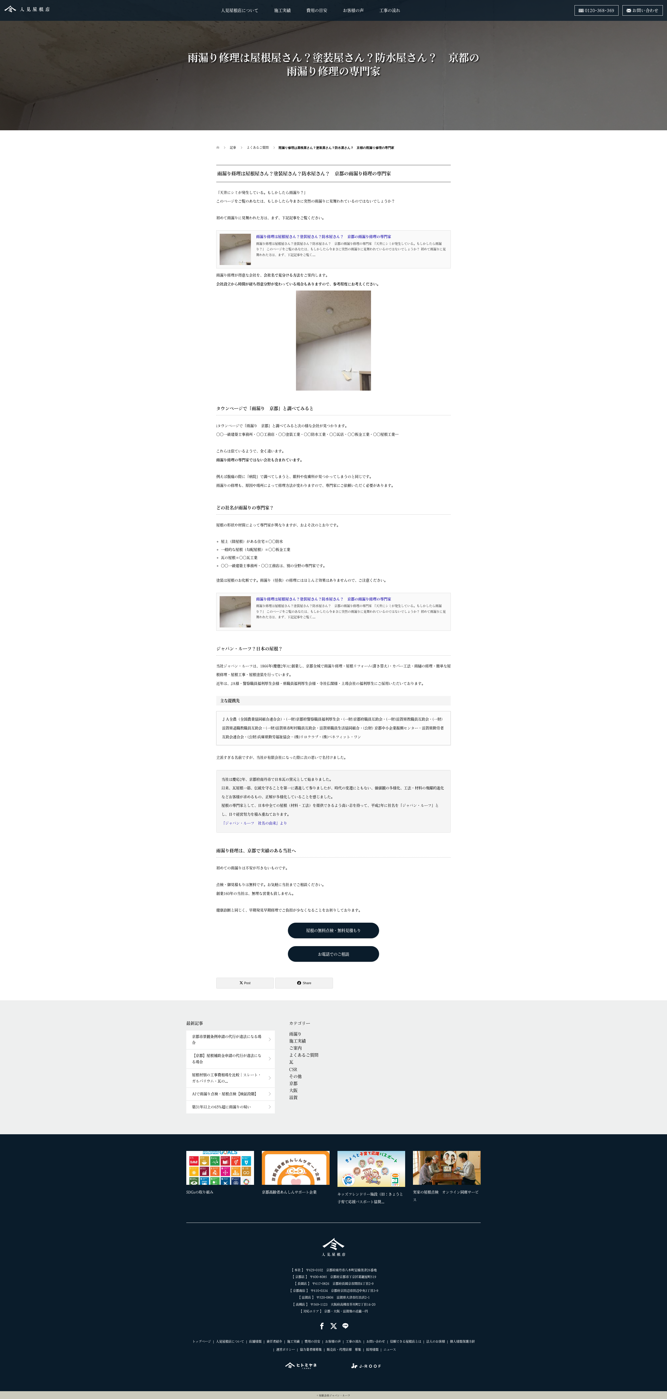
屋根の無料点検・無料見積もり (333, 930)
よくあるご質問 (303, 1055)
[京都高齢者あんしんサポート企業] (296, 1168)
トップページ (201, 1341)
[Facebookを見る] (322, 1326)
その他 (295, 1076)
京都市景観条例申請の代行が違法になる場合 (226, 1040)
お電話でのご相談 (333, 954)
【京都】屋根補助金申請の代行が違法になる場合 (226, 1059)
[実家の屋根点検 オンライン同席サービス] (447, 1168)
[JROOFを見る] (366, 1366)
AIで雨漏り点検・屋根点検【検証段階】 (225, 1094)
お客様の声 (353, 10)
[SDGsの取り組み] (220, 1168)
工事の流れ (389, 10)
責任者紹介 (274, 1341)
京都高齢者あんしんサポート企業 (289, 1192)
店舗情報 (255, 1341)
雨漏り (295, 1034)
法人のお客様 (435, 1341)
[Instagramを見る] (345, 1326)
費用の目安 (316, 10)
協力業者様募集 (311, 1349)
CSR (293, 1069)
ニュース (390, 1349)
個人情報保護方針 (462, 1341)
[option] (337, 1179)
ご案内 (295, 1048)
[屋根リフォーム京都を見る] (300, 1366)
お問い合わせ (375, 1341)
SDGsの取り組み (199, 1192)
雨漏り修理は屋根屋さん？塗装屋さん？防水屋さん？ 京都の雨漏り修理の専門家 (323, 236)
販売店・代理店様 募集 (344, 1349)
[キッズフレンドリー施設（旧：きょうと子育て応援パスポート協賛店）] (371, 1169)
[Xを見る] (333, 1326)
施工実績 (282, 10)
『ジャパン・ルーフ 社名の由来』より (254, 823)
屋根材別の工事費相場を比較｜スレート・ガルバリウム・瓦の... (226, 1078)
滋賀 (293, 1097)
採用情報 (372, 1349)
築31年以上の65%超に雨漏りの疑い (221, 1107)
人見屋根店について (239, 10)
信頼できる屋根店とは (405, 1341)
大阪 (293, 1090)
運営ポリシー (285, 1349)
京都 (293, 1083)
